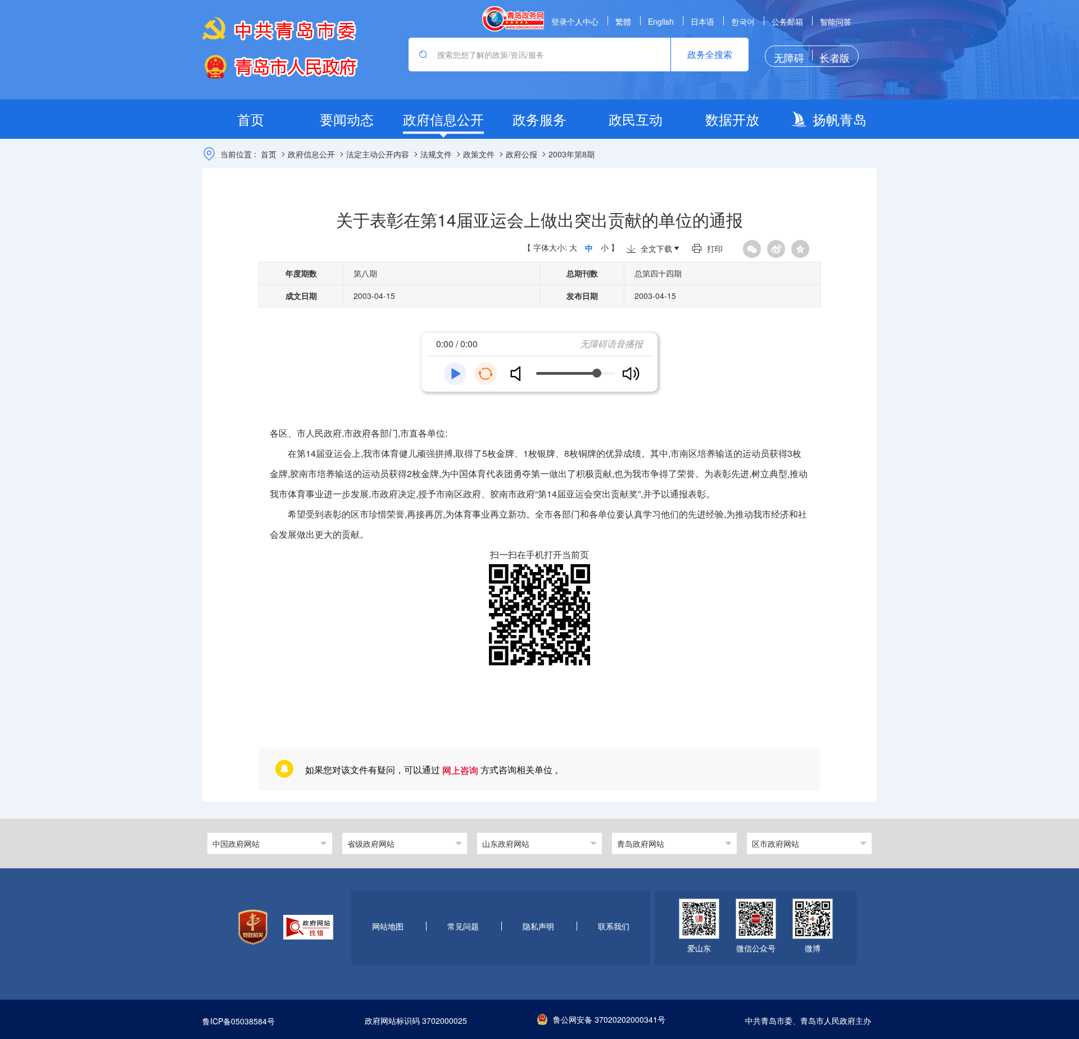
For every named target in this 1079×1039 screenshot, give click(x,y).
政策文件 (479, 154)
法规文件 (436, 154)
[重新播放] (485, 373)
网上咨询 (460, 770)
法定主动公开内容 (377, 154)
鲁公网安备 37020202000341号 (609, 1019)
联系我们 (613, 926)
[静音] (520, 373)
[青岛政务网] (513, 18)
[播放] (455, 373)
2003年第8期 (571, 154)
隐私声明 (538, 926)
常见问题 (463, 926)
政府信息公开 (311, 154)
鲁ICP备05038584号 (238, 1021)
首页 (268, 154)
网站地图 (388, 926)
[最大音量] (631, 373)
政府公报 (521, 154)
